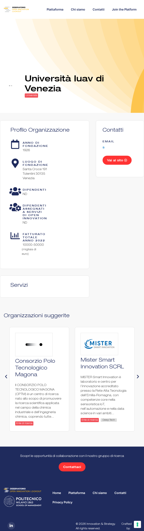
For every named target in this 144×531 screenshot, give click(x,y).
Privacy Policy (62, 502)
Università (31, 95)
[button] (6, 376)
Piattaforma (55, 9)
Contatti (98, 9)
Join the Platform (124, 9)
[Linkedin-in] (11, 525)
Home (56, 493)
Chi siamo (78, 9)
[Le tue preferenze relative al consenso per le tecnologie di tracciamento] (137, 524)
